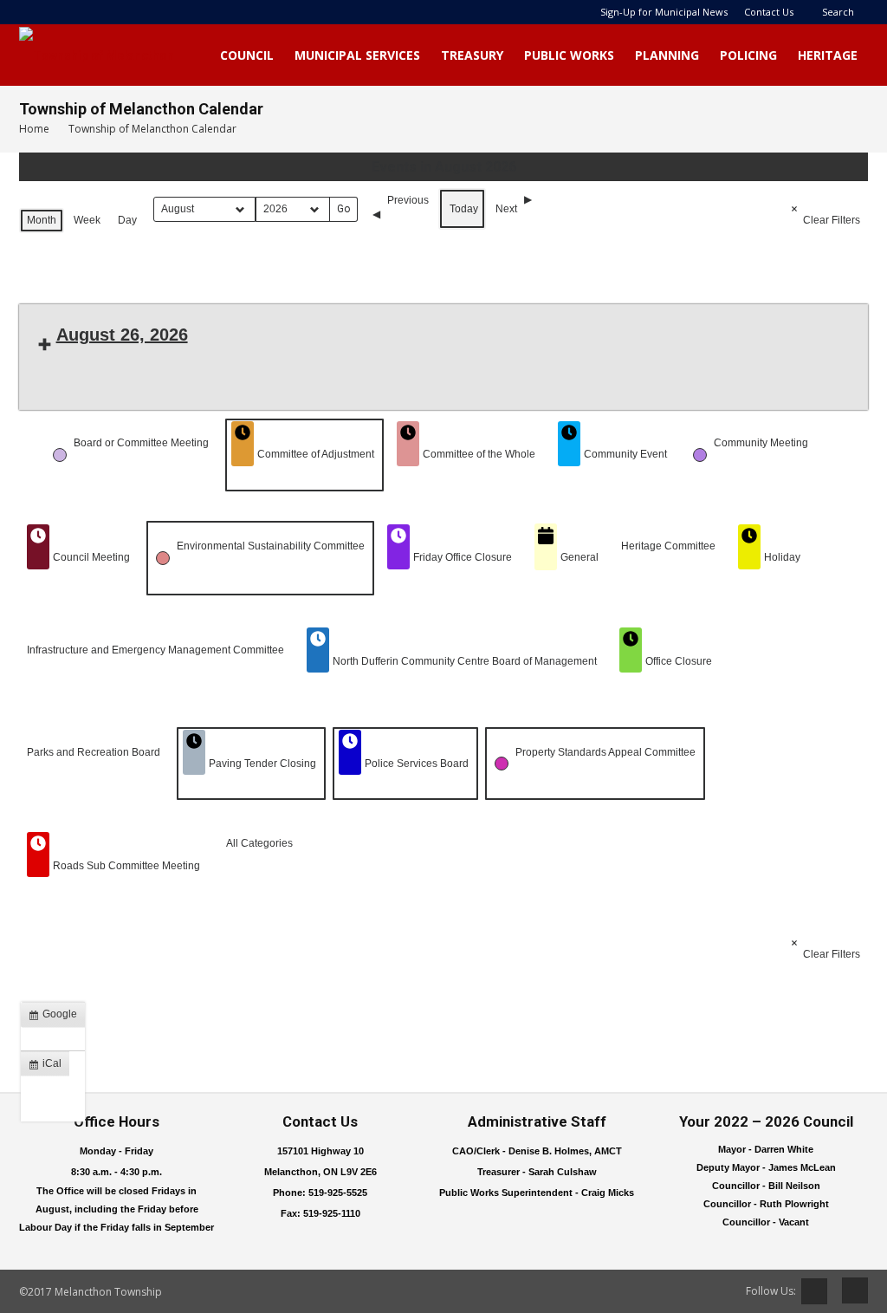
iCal (48, 1066)
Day (127, 220)
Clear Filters (831, 220)
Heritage (828, 55)
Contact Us (768, 11)
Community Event (625, 454)
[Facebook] (849, 1290)
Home (34, 128)
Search (838, 11)
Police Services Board (417, 763)
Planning (667, 55)
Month (41, 220)
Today (464, 209)
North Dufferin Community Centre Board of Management (465, 661)
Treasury (472, 55)
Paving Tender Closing (262, 763)
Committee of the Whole (479, 454)
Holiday (782, 557)
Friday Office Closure (462, 557)
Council (247, 55)
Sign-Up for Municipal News (664, 11)
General (579, 557)
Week (87, 220)
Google (56, 1017)
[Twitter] (814, 1291)
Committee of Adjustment (315, 454)
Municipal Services (357, 55)
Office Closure (678, 661)
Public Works (569, 55)
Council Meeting (91, 557)
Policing (748, 55)
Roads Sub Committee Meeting (126, 866)
